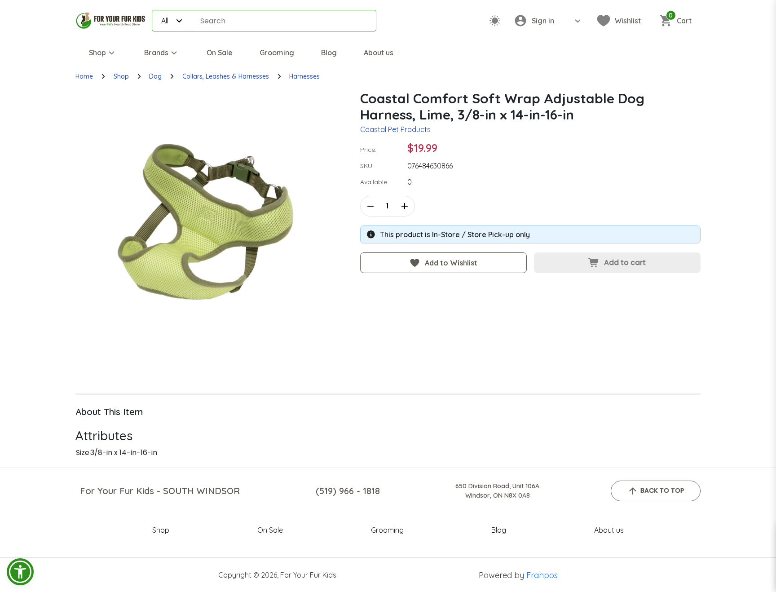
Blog (329, 52)
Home (84, 76)
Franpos (542, 575)
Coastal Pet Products (395, 129)
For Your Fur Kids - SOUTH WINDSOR (160, 490)
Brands (156, 52)
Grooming (277, 52)
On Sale (220, 52)
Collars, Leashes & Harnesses (225, 76)
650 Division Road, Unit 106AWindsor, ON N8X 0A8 (497, 490)
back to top (662, 490)
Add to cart (625, 262)
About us (378, 52)
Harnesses (304, 76)
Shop (97, 52)
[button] (20, 572)
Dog (155, 76)
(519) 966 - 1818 (348, 490)
